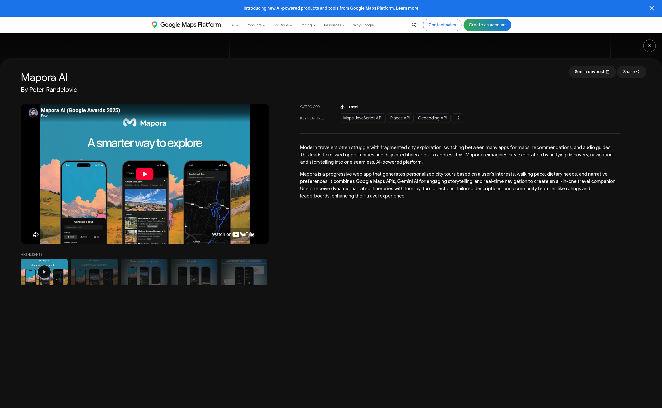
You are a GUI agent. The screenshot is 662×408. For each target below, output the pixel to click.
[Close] (652, 8)
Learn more (407, 8)
